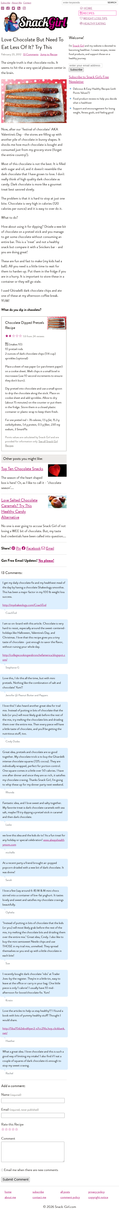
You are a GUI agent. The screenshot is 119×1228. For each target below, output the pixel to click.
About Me (17, 2)
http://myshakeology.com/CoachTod (24, 605)
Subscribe (5, 2)
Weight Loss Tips (95, 18)
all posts (65, 1192)
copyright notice (98, 1197)
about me (10, 1197)
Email (50, 548)
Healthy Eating (94, 24)
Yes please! (46, 560)
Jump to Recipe (48, 54)
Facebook (33, 548)
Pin (18, 548)
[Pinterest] (2, 8)
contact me (39, 1197)
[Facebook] (8, 8)
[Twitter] (13, 8)
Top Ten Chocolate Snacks (22, 469)
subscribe (38, 1192)
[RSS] (19, 8)
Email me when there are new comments (31, 1169)
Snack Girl (78, 46)
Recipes (88, 13)
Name (5, 1094)
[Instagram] (24, 8)
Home (88, 8)
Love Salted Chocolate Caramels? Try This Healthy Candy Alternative (19, 508)
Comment (8, 1138)
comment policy (70, 1197)
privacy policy (96, 1192)
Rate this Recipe (12, 1124)
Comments (30, 54)
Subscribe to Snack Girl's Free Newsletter (89, 79)
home (8, 1192)
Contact (27, 2)
